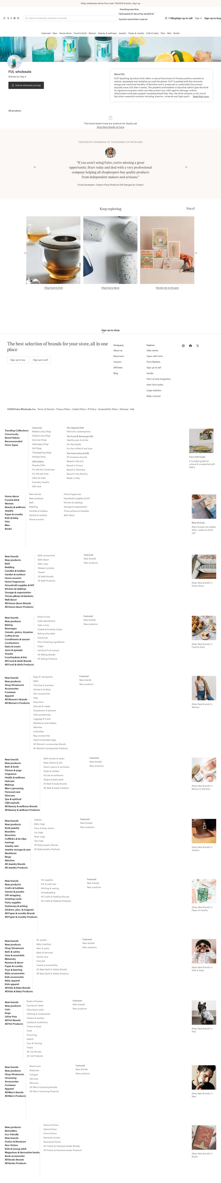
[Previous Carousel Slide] (35, 166)
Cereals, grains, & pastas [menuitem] (19, 632)
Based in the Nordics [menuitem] (77, 474)
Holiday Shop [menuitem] (39, 456)
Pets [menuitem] (7, 521)
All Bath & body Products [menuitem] (56, 788)
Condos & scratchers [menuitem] (37, 1022)
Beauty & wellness (107, 33)
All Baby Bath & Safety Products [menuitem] (53, 973)
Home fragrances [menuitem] (72, 494)
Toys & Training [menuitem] (34, 1043)
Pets (163, 33)
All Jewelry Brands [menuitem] (15, 863)
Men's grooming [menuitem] (14, 788)
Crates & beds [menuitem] (34, 1026)
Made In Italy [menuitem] (73, 478)
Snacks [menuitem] (9, 653)
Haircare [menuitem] (9, 781)
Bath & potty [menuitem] (43, 948)
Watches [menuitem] (37, 727)
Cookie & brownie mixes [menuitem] (50, 629)
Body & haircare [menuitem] (45, 952)
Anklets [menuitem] (38, 819)
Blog (173, 18)
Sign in (198, 18)
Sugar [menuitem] (41, 646)
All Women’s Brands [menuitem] (16, 699)
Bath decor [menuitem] (43, 559)
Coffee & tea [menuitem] (12, 635)
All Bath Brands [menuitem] (45, 576)
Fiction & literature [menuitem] (15, 1141)
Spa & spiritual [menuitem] (13, 799)
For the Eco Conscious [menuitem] (43, 469)
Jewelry (122, 33)
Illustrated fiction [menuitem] (52, 1141)
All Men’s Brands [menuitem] (14, 1092)
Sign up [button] (136, 3)
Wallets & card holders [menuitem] (44, 723)
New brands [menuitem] (35, 494)
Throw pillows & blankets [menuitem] (76, 511)
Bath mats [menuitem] (43, 564)
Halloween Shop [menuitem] (40, 444)
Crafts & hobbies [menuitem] (14, 887)
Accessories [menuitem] (11, 688)
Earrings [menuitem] (9, 842)
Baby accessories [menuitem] (15, 973)
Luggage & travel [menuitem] (42, 719)
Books (176, 33)
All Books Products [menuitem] (15, 1163)
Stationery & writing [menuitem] (16, 906)
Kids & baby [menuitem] (11, 517)
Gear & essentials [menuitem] (14, 955)
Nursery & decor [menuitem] (14, 962)
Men (169, 33)
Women (92, 33)
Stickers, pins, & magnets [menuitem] (19, 909)
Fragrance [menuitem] (10, 773)
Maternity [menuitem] (10, 958)
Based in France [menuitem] (75, 465)
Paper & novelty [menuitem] (14, 514)
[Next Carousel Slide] (186, 166)
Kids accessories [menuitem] (14, 976)
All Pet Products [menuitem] (14, 1023)
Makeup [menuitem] (9, 784)
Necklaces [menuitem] (11, 853)
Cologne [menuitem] (34, 1074)
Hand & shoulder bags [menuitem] (44, 740)
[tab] (14, 110)
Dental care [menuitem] (42, 956)
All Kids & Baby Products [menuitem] (19, 991)
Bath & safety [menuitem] (12, 951)
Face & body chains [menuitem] (44, 828)
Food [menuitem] (29, 1030)
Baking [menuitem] (9, 624)
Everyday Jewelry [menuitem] (40, 482)
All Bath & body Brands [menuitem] (55, 783)
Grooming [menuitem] (32, 1035)
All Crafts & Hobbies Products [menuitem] (56, 901)
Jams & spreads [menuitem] (14, 650)
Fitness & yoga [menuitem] (13, 770)
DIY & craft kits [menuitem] (48, 884)
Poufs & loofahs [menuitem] (51, 771)
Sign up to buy (212, 18)
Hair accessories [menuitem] (41, 693)
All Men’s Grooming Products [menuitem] (44, 1091)
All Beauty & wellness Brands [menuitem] (21, 806)
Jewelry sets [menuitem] (12, 845)
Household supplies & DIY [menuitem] (77, 498)
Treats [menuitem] (30, 1047)
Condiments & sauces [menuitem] (17, 639)
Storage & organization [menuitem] (75, 506)
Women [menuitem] (9, 503)
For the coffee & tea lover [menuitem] (79, 448)
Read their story (201, 96)
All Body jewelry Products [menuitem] (47, 849)
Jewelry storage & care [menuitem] (18, 849)
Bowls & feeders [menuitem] (35, 1001)
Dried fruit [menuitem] (43, 637)
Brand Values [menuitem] (12, 437)
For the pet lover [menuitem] (40, 473)
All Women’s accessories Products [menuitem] (50, 748)
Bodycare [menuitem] (34, 1070)
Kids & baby (152, 33)
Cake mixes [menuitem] (43, 625)
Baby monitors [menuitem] (44, 944)
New (55, 33)
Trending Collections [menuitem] (16, 430)
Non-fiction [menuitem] (11, 1145)
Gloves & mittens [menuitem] (42, 689)
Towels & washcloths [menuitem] (47, 965)
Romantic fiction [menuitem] (51, 1137)
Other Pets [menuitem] (11, 1016)
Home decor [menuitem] (12, 496)
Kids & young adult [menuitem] (15, 1148)
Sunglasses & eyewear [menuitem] (44, 710)
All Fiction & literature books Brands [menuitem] (61, 1146)
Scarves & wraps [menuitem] (41, 706)
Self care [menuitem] (36, 486)
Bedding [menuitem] (33, 506)
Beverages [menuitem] (11, 628)
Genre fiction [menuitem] (50, 1129)
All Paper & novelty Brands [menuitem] (20, 913)
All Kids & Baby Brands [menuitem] (17, 987)
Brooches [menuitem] (10, 835)
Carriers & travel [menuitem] (35, 1005)
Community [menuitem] (11, 434)
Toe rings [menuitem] (38, 840)
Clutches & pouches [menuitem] (43, 685)
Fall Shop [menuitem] (37, 448)
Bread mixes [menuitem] (44, 616)
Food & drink (80, 33)
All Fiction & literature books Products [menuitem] (62, 1150)
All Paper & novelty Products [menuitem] (21, 916)
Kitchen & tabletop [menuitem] (73, 502)
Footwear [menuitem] (10, 692)
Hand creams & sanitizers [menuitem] (57, 767)
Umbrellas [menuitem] (38, 731)
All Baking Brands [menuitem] (46, 654)
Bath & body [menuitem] (12, 766)
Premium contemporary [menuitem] (79, 431)
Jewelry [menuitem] (9, 510)
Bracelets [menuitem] (10, 831)
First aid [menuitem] (41, 961)
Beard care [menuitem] (35, 1066)
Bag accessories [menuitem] (41, 735)
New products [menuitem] (36, 498)
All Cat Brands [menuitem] (34, 1051)
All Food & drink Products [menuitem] (19, 664)
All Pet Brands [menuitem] (13, 1020)
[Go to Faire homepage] (11, 18)
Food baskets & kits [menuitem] (16, 657)
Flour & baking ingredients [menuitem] (51, 642)
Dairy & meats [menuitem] (13, 646)
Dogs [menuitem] (8, 1012)
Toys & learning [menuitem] (13, 969)
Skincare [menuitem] (10, 795)
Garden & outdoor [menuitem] (38, 515)
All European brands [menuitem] (77, 457)
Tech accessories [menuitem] (42, 714)
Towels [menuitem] (41, 572)
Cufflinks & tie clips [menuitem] (15, 838)
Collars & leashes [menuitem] (35, 1018)
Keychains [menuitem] (38, 702)
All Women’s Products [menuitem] (17, 702)
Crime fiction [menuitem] (50, 1133)
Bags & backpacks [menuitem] (43, 676)
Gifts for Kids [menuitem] (39, 478)
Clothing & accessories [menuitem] (38, 1014)
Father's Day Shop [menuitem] (41, 435)
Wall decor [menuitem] (69, 515)
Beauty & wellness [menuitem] (15, 507)
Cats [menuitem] (7, 1009)
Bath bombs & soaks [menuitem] (54, 758)
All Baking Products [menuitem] (47, 658)
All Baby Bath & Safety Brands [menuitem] (52, 969)
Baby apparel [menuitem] (12, 980)
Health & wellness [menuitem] (15, 777)
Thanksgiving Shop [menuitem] (41, 452)
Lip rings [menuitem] (38, 832)
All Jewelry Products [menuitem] (16, 867)
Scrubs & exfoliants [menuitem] (53, 775)
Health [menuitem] (30, 1039)
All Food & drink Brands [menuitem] (18, 660)
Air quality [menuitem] (42, 940)
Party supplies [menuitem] (13, 902)
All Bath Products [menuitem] (46, 580)
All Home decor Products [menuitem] (19, 606)
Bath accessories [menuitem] (46, 555)
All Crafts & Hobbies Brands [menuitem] (55, 896)
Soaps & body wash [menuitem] (54, 779)
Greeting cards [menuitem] (13, 898)
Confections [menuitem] (12, 642)
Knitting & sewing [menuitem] (50, 888)
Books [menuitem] (8, 528)
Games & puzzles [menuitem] (14, 891)
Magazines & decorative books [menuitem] (22, 1152)
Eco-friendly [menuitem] (12, 1134)
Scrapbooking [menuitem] (48, 892)
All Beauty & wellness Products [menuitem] (22, 809)
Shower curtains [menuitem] (46, 568)
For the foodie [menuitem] (74, 444)
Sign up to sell (184, 18)
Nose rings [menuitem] (39, 836)
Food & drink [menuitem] (12, 499)
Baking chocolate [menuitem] (46, 633)
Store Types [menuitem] (11, 444)
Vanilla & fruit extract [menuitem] (48, 650)
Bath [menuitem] (31, 502)
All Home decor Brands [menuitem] (18, 603)
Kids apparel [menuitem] (12, 984)
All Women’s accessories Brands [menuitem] (49, 744)
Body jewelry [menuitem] (12, 827)
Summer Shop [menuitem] (39, 440)
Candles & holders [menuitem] (38, 511)
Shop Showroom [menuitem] (14, 684)
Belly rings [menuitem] (39, 824)
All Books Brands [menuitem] (14, 1159)
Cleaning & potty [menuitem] (35, 1009)
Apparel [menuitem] (9, 695)
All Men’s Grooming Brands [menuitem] (43, 1087)
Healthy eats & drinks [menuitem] (77, 440)
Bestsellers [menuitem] (11, 1130)
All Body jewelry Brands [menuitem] (46, 845)
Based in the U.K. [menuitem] (75, 461)
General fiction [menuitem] (50, 1125)
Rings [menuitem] (8, 856)
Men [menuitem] (7, 525)
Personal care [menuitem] (12, 791)
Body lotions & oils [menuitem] (53, 762)
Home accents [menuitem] (36, 519)
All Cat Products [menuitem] (35, 1056)
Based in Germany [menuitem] (76, 469)
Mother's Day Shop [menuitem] (41, 431)
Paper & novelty (136, 33)
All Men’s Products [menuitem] (15, 1095)
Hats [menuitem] (35, 697)
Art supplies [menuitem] (47, 880)
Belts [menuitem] (35, 681)
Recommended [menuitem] (13, 441)
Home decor (65, 33)
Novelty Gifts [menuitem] (38, 465)
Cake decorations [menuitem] (46, 621)
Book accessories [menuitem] (15, 1155)
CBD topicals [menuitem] (12, 802)
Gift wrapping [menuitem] (12, 895)
